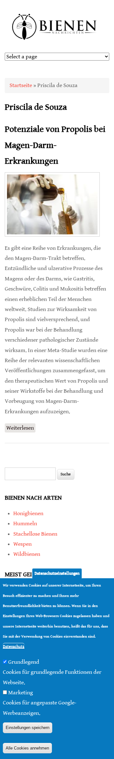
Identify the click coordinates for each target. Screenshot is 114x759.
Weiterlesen (20, 428)
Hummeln (25, 523)
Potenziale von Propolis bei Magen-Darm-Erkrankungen (55, 145)
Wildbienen (26, 554)
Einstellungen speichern (27, 727)
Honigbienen (28, 513)
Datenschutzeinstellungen (57, 573)
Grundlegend (23, 662)
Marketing (20, 692)
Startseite (21, 85)
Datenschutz (13, 646)
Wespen (22, 544)
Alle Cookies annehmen (27, 748)
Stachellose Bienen (35, 534)
